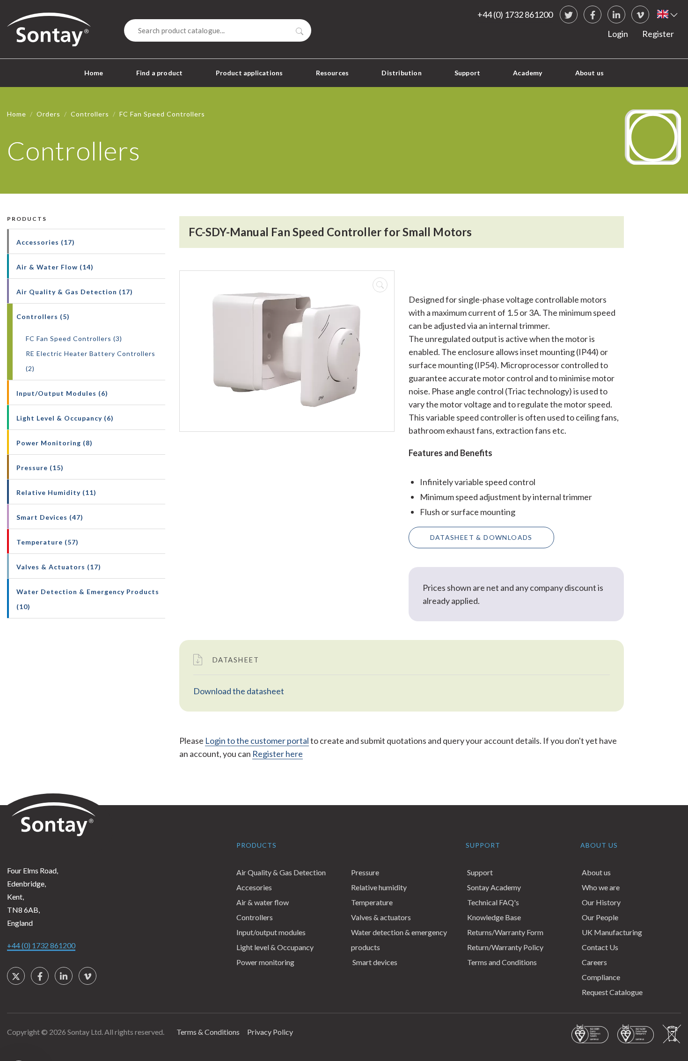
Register (658, 34)
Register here (277, 754)
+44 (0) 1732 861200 (515, 14)
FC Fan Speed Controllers (162, 114)
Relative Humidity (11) (56, 492)
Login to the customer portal (257, 740)
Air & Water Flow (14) (55, 267)
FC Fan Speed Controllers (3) (74, 338)
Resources (332, 73)
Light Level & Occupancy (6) (65, 418)
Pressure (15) (40, 468)
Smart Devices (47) (49, 517)
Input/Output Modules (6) (62, 393)
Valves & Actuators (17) (58, 567)
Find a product (159, 73)
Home (93, 73)
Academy (527, 73)
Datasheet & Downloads (481, 537)
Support (467, 73)
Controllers (90, 114)
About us (589, 73)
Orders (48, 114)
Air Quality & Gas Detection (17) (74, 292)
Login (617, 34)
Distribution (401, 73)
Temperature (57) (47, 542)
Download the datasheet (238, 691)
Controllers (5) (43, 316)
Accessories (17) (45, 242)
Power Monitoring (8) (54, 443)
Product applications (249, 73)
